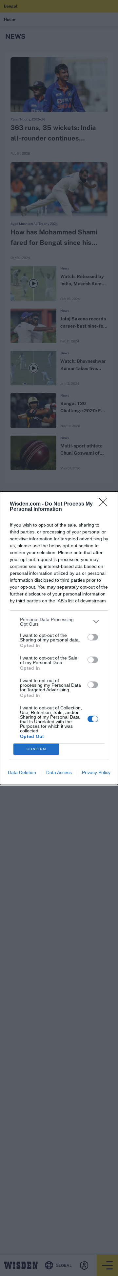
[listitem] (59, 621)
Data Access (59, 772)
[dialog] (59, 638)
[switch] (93, 637)
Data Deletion (22, 772)
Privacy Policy (96, 772)
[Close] (105, 504)
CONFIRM (36, 749)
